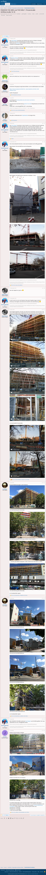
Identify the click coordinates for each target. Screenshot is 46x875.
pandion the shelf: (27, 103)
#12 (44, 482)
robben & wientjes (9, 15)
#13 (44, 598)
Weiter (7, 36)
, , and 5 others (20, 479)
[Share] (42, 38)
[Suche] (44, 4)
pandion (37, 13)
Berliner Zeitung (14, 57)
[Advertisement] (23, 26)
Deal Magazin (14, 40)
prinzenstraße (41, 13)
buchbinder (19, 13)
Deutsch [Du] (18, 870)
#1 (44, 38)
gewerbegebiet (24, 13)
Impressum (3, 870)
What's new (13, 4)
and (15, 71)
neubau (33, 13)
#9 (44, 288)
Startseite (41, 871)
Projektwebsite (25, 115)
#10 (44, 298)
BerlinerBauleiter (4, 13)
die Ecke (18, 43)
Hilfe (38, 871)
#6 (44, 113)
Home (2, 4)
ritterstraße (3, 15)
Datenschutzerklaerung (10, 870)
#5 (44, 97)
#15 (44, 730)
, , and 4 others (19, 595)
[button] (16, 4)
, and (18, 110)
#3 (44, 74)
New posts (2, 6)
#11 (44, 309)
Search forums (7, 6)
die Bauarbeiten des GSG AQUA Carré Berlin (25, 100)
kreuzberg (29, 13)
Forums (7, 4)
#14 (44, 719)
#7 (44, 123)
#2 (44, 55)
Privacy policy (34, 871)
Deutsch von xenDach (32, 873)
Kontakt (20, 871)
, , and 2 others (20, 812)
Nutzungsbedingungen (27, 871)
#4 (44, 84)
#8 (44, 141)
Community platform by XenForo (17, 873)
